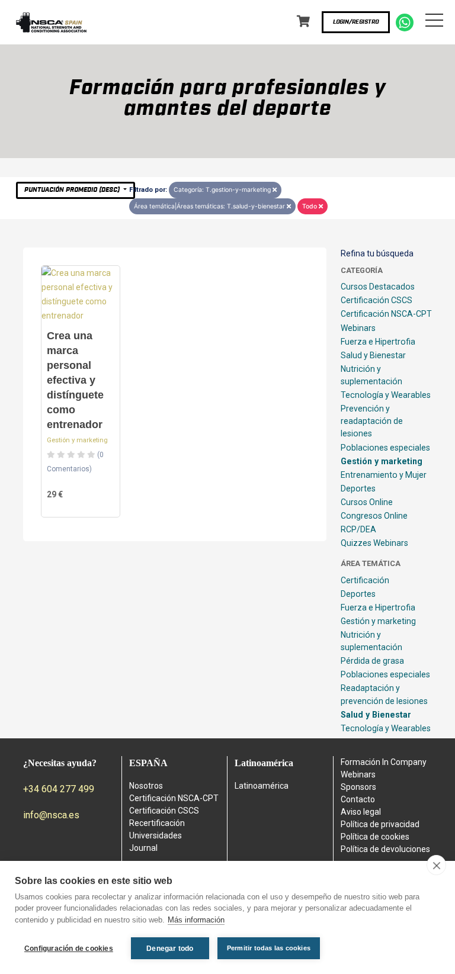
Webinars (358, 328)
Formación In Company (384, 762)
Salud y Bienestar (373, 355)
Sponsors (358, 787)
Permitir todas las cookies (268, 948)
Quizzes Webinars (374, 543)
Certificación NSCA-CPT (386, 314)
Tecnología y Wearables (386, 395)
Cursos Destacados (378, 286)
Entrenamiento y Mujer (384, 475)
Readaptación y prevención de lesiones (384, 694)
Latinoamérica (262, 785)
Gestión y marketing (77, 440)
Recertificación (157, 823)
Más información (196, 919)
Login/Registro (356, 22)
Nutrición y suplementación (371, 375)
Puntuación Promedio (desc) (72, 190)
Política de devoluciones (385, 849)
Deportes (358, 488)
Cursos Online (367, 502)
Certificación (365, 580)
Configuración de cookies (68, 948)
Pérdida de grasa (372, 661)
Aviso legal (361, 812)
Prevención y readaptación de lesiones (372, 421)
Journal (143, 848)
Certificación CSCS (376, 300)
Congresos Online (374, 515)
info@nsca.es (51, 815)
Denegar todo (169, 948)
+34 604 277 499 (58, 789)
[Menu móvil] (434, 22)
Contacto (358, 799)
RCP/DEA (358, 529)
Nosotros (146, 785)
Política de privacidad (380, 824)
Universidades (155, 835)
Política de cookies (375, 836)
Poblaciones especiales (385, 447)
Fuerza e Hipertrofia (378, 341)
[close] (436, 865)
